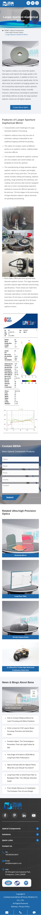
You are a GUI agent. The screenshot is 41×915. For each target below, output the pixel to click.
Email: (7, 861)
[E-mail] (7, 912)
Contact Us (7, 846)
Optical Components (17, 30)
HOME (6, 30)
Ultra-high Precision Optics (14, 32)
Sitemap (14, 906)
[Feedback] (34, 912)
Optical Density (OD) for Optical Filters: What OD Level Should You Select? (21, 766)
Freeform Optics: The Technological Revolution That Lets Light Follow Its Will (20, 744)
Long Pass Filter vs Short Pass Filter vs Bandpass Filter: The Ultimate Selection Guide (22, 778)
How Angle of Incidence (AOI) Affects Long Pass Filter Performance (20, 756)
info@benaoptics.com (13, 863)
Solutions (6, 834)
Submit (9, 497)
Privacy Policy (24, 906)
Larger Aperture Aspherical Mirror (17, 34)
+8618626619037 (12, 855)
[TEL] (20, 912)
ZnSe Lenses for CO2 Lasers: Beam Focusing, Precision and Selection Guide (20, 731)
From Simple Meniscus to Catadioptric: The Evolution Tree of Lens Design (21, 789)
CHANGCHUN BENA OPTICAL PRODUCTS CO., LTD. (21, 898)
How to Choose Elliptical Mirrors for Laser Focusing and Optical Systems (20, 719)
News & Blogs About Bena (18, 682)
